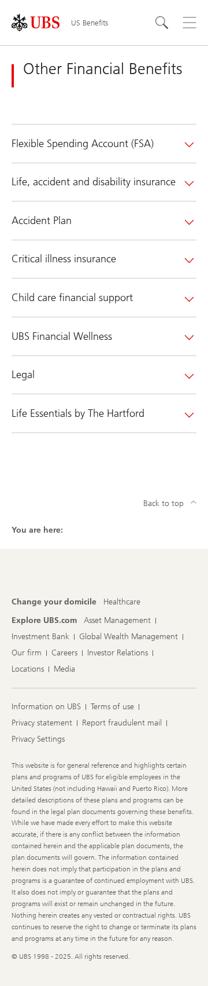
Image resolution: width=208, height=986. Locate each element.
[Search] (162, 23)
